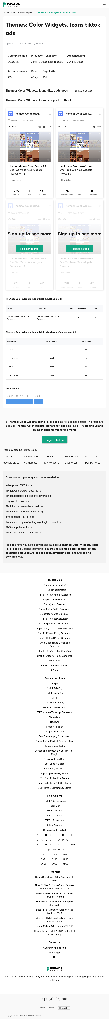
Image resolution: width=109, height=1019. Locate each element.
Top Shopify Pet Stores (54, 768)
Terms (51, 1008)
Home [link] (6, 12)
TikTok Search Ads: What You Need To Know (54, 878)
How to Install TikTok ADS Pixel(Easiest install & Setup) (54, 932)
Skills (54, 697)
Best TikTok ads (54, 815)
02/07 (43, 854)
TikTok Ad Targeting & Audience (54, 594)
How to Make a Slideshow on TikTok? (54, 926)
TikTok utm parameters (54, 589)
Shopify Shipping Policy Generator (54, 655)
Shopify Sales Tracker (54, 585)
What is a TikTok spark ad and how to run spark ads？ (54, 919)
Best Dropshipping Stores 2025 (54, 736)
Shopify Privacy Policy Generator (54, 633)
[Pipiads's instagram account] (64, 999)
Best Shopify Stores (54, 763)
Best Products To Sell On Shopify (54, 783)
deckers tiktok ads (13, 462)
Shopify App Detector (54, 604)
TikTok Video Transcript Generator (54, 712)
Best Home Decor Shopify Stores (54, 787)
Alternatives (54, 717)
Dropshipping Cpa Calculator (54, 613)
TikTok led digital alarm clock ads (24, 532)
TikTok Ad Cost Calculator (54, 618)
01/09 (43, 863)
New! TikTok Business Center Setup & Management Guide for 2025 (54, 886)
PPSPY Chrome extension (54, 665)
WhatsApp (54, 952)
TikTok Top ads (54, 810)
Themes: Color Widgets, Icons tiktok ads (13, 456)
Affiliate (54, 670)
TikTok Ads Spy (54, 688)
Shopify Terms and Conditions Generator (54, 644)
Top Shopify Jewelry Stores (54, 773)
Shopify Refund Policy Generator (54, 638)
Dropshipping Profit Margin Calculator (55, 628)
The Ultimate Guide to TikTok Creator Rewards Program (54, 895)
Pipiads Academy (54, 825)
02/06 (54, 854)
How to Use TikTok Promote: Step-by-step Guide (55, 903)
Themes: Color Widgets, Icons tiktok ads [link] (56, 12)
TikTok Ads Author (54, 820)
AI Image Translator (54, 726)
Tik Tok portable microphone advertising (28, 495)
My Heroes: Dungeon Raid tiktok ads (34, 462)
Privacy (42, 1008)
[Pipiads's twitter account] (51, 999)
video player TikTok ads (19, 485)
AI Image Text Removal (54, 731)
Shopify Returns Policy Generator (54, 651)
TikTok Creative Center (54, 707)
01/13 (54, 859)
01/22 (65, 854)
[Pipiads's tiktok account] (58, 999)
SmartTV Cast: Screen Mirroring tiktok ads (95, 456)
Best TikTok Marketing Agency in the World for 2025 (54, 911)
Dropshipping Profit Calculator (54, 623)
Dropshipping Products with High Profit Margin (54, 752)
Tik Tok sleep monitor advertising (24, 511)
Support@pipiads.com (54, 947)
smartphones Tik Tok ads (20, 516)
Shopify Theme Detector (54, 599)
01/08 (54, 863)
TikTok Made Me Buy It (54, 759)
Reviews (54, 721)
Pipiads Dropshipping (54, 745)
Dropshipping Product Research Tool (54, 741)
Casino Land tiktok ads (75, 462)
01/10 (65, 859)
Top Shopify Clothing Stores (54, 778)
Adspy (54, 683)
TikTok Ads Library (54, 702)
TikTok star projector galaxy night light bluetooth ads (35, 522)
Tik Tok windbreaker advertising (23, 490)
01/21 (43, 859)
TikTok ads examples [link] (23, 12)
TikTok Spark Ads (54, 693)
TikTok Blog (55, 805)
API (54, 957)
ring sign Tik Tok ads (17, 501)
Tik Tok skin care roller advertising (25, 506)
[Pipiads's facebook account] (44, 999)
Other (71, 844)
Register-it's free (29, 248)
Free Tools (54, 660)
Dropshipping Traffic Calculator (54, 609)
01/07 (65, 863)
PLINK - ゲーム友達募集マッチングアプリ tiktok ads (95, 462)
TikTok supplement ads (19, 527)
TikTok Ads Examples (55, 801)
